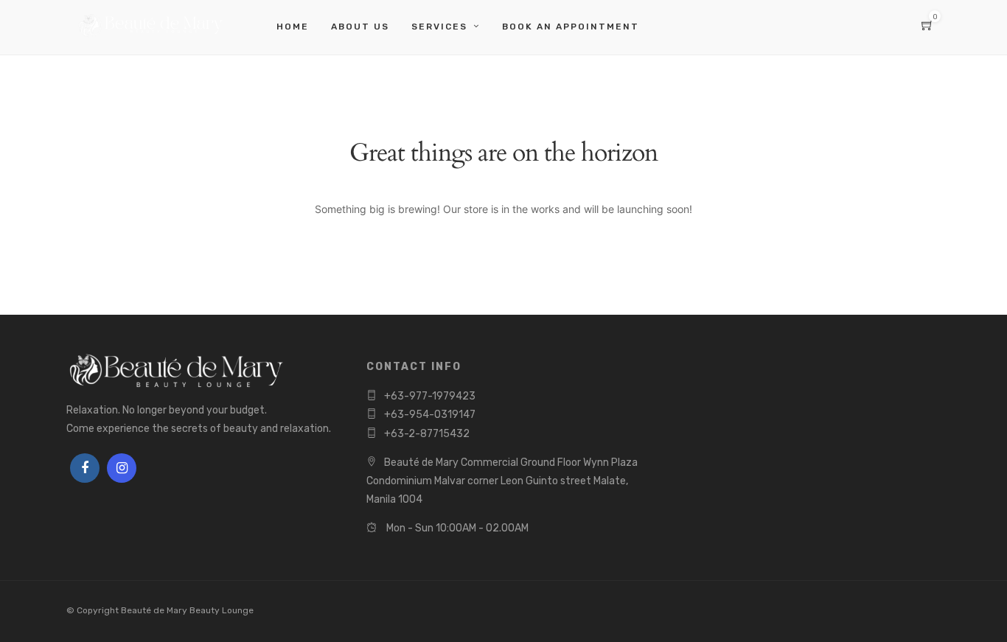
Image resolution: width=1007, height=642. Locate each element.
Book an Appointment (570, 26)
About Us (360, 26)
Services (439, 26)
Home (292, 26)
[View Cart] (927, 27)
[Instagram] (121, 468)
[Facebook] (85, 468)
